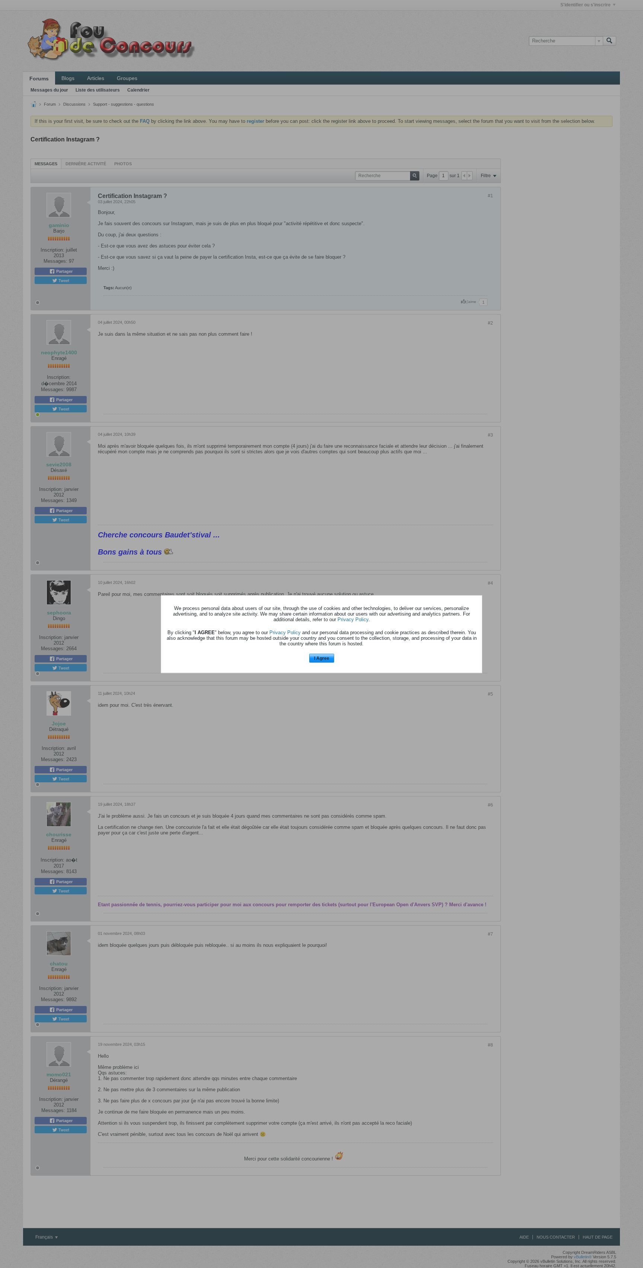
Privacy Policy (353, 619)
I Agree (321, 658)
